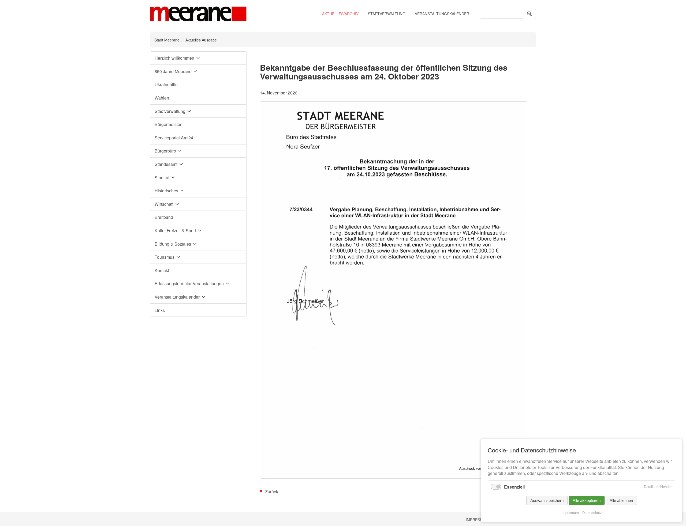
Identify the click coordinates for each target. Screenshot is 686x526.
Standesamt (166, 164)
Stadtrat (162, 177)
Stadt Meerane (167, 40)
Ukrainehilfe (166, 84)
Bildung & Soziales (173, 244)
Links (160, 310)
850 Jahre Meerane (173, 71)
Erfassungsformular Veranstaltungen (189, 283)
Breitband (164, 217)
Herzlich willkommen (174, 58)
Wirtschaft (164, 204)
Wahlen (162, 98)
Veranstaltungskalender (442, 13)
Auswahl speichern (547, 500)
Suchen (529, 14)
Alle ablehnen (621, 500)
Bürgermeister (168, 124)
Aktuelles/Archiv (340, 13)
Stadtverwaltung (386, 13)
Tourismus (164, 257)
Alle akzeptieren (587, 500)
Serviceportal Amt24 (174, 138)
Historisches (166, 191)
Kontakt (162, 270)
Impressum (477, 519)
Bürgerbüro (165, 151)
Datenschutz (592, 512)
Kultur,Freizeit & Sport (175, 230)
